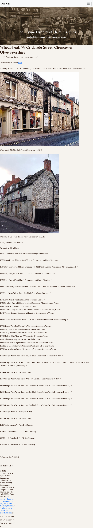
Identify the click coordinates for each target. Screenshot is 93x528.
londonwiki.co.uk (7, 498)
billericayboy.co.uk (7, 505)
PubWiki (5, 3)
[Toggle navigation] (88, 3)
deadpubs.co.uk (6, 508)
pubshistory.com (6, 501)
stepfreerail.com (6, 503)
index (20, 62)
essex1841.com (6, 512)
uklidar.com (4, 510)
